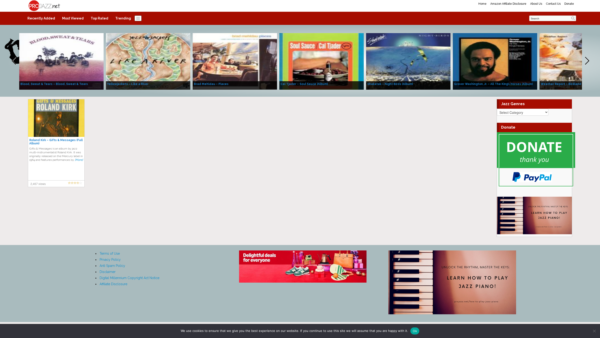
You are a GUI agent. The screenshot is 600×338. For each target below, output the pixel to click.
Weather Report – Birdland (561, 84)
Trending (123, 18)
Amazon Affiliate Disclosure (508, 3)
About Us (536, 3)
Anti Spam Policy (112, 266)
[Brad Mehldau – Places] (235, 61)
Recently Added (41, 18)
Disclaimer (108, 272)
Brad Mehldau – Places (211, 84)
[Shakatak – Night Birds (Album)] (408, 61)
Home (482, 3)
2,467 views (38, 184)
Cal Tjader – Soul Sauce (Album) (304, 84)
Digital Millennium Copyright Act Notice (129, 278)
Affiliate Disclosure (113, 284)
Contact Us (553, 3)
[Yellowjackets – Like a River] (148, 61)
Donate (569, 3)
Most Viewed (73, 18)
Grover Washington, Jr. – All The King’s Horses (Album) (493, 84)
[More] (79, 159)
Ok (415, 331)
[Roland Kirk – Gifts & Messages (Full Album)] (56, 117)
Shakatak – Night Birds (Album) (390, 84)
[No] (594, 331)
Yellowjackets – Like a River (127, 84)
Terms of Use (110, 253)
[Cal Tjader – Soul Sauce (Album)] (321, 61)
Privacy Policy (110, 259)
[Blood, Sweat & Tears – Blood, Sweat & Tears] (61, 61)
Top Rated (99, 18)
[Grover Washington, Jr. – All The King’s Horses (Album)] (495, 61)
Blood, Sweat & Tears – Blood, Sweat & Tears (54, 84)
